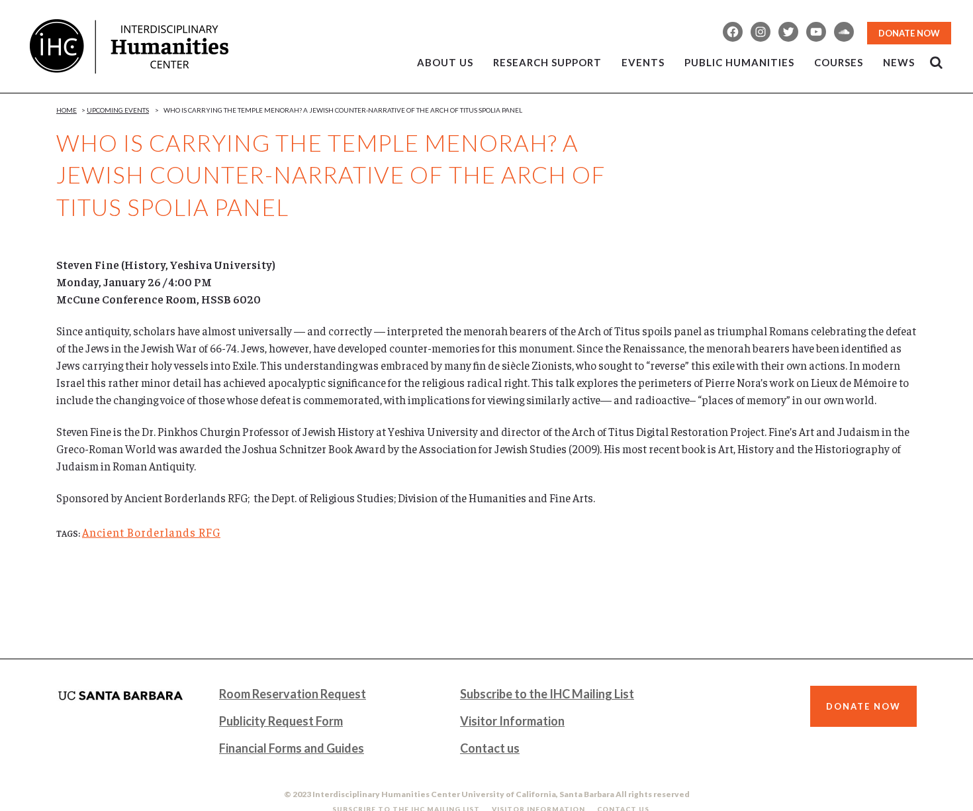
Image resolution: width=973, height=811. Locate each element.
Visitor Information (512, 721)
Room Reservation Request (292, 693)
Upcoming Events (118, 110)
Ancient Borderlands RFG (151, 532)
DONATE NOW (909, 33)
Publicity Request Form (281, 721)
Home (66, 110)
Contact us (490, 748)
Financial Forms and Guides (291, 748)
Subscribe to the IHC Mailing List (547, 693)
